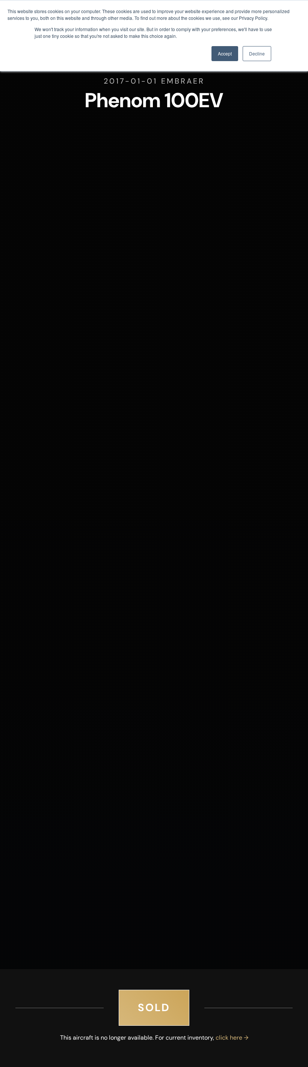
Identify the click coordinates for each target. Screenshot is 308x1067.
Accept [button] (225, 53)
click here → (232, 1038)
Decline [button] (257, 53)
